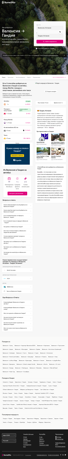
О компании (28, 455)
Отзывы (25, 442)
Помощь (41, 443)
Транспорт (11, 77)
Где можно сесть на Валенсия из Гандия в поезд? (15, 247)
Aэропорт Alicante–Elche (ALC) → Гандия (14, 386)
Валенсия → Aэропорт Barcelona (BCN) (25, 345)
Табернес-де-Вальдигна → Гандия (29, 389)
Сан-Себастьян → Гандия (47, 389)
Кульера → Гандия (33, 382)
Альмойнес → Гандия (30, 397)
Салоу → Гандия (18, 393)
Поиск (3, 77)
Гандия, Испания (43, 36)
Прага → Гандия (18, 408)
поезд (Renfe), (22, 39)
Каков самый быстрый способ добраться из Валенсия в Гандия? (15, 211)
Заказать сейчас (17, 156)
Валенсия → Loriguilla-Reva (53, 360)
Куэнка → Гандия (24, 400)
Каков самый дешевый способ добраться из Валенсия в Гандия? (15, 205)
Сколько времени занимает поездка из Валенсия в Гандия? (14, 237)
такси (7, 44)
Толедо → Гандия (35, 400)
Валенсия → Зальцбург (27, 356)
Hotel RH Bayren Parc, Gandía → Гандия (52, 400)
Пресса (41, 439)
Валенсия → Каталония (46, 353)
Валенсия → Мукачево (36, 368)
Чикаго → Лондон (7, 422)
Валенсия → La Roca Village (10, 360)
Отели (25, 437)
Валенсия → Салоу (8, 345)
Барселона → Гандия (20, 382)
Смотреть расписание (16, 193)
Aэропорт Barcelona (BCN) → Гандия (48, 404)
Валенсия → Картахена (43, 345)
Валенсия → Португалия (57, 345)
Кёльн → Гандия (18, 397)
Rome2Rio (39, 172)
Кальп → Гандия (57, 382)
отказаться (36, 55)
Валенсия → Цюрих (8, 349)
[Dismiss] (64, 55)
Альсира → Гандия (8, 397)
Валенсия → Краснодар (25, 360)
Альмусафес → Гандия (44, 397)
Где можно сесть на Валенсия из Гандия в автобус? (15, 242)
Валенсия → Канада (8, 368)
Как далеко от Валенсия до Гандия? (13, 226)
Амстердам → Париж (19, 418)
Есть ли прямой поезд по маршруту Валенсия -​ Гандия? (16, 221)
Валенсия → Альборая (9, 353)
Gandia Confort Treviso (56, 156)
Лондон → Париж (7, 418)
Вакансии (41, 441)
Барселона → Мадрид (33, 418)
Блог (24, 446)
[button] (49, 41)
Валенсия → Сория (33, 353)
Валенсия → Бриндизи (9, 364)
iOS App (59, 437)
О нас (40, 437)
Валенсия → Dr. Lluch (54, 364)
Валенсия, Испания (44, 28)
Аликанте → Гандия (8, 382)
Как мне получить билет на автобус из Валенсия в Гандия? (14, 323)
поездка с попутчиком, (10, 42)
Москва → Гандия (7, 393)
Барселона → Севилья (47, 418)
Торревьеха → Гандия (45, 382)
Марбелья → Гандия (57, 397)
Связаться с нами (44, 445)
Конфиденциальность (42, 455)
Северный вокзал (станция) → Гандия (36, 386)
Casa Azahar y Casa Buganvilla (43, 156)
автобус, (13, 39)
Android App (60, 439)
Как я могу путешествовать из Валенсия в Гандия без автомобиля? (15, 231)
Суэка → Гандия (52, 386)
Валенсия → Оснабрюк (23, 371)
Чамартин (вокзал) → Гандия (10, 400)
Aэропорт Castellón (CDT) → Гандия (44, 393)
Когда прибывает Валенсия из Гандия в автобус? (14, 303)
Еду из (38, 25)
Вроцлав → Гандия (8, 408)
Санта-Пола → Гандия (9, 404)
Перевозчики (36, 77)
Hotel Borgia (40, 142)
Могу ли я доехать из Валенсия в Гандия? (15, 313)
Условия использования (53, 455)
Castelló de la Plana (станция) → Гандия (26, 404)
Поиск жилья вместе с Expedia (46, 48)
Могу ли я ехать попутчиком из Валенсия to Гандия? (15, 329)
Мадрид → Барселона (44, 422)
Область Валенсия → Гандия (10, 389)
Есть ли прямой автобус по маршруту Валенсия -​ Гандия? (14, 216)
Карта (29, 77)
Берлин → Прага (58, 418)
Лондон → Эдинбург (19, 422)
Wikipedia (51, 127)
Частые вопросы (20, 77)
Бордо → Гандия (28, 393)
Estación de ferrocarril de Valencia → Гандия (36, 408)
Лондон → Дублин (32, 422)
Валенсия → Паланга (40, 356)
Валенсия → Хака (52, 356)
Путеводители (27, 444)
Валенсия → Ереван (35, 349)
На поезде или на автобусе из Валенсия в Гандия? (15, 253)
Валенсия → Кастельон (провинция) (51, 349)
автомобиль (24, 42)
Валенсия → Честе (21, 353)
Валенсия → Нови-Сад (9, 371)
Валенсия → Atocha (42, 364)
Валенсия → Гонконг (38, 360)
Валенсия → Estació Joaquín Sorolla (26, 364)
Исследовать (59, 77)
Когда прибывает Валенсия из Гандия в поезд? (14, 308)
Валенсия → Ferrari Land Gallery (11, 356)
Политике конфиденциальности (50, 55)
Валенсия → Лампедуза (21, 368)
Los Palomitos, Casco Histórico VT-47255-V (58, 142)
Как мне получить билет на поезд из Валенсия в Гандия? (13, 318)
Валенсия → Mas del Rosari (50, 368)
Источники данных (60, 446)
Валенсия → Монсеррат (21, 349)
